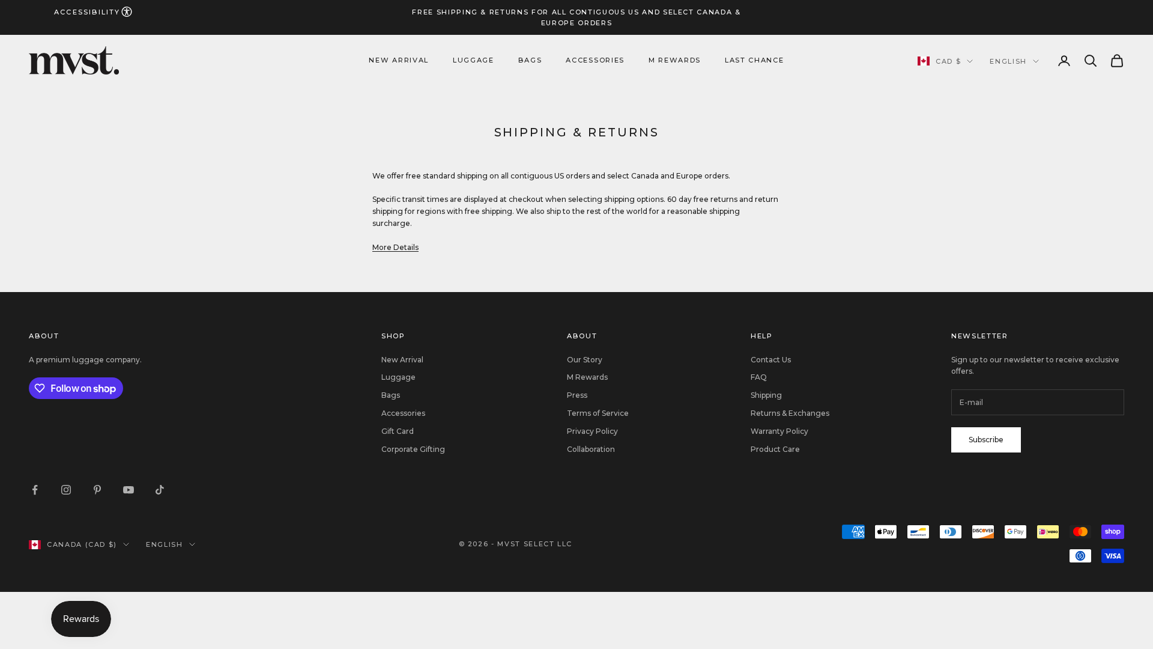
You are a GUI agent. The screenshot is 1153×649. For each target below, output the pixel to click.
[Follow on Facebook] (35, 490)
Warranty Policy (779, 431)
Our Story (584, 359)
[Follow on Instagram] (66, 490)
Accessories (595, 60)
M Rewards (675, 60)
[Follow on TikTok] (160, 490)
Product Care (775, 449)
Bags (530, 60)
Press (577, 395)
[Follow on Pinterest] (97, 490)
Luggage (473, 60)
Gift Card (397, 431)
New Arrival (398, 60)
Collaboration (591, 449)
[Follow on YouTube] (129, 490)
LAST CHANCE (754, 60)
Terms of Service (598, 413)
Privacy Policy (592, 431)
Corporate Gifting (413, 449)
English (1008, 61)
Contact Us (771, 359)
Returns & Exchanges (790, 413)
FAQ (759, 377)
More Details (395, 247)
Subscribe (986, 439)
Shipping (766, 395)
